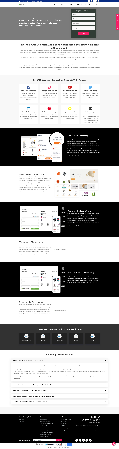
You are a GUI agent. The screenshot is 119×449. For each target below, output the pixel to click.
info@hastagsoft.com (95, 427)
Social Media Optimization (46, 425)
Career (20, 423)
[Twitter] (91, 1)
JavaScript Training (65, 430)
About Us (21, 419)
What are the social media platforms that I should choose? (30, 390)
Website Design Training (66, 419)
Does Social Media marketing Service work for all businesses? (31, 401)
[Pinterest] (98, 1)
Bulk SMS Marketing (44, 436)
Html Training (64, 421)
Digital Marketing (44, 430)
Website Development (45, 421)
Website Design (43, 419)
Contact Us (21, 421)
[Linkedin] (96, 1)
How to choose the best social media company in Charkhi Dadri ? (32, 385)
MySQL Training (64, 428)
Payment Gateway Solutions (46, 432)
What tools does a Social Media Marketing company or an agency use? (34, 396)
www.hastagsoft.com (95, 430)
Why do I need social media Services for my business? (28, 360)
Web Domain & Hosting (45, 434)
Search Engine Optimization (46, 423)
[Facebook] (89, 1)
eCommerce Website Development (48, 428)
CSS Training (64, 423)
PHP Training (64, 425)
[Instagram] (94, 1)
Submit (83, 33)
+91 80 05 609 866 (90, 420)
